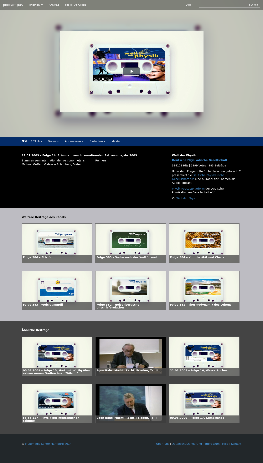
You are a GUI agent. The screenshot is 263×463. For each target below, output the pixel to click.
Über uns (162, 443)
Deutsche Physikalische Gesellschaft (199, 160)
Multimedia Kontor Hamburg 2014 (48, 443)
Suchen (253, 4)
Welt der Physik (186, 198)
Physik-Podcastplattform (188, 188)
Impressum (212, 443)
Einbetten (97, 141)
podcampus (13, 5)
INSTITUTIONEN (75, 4)
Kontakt (236, 443)
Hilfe (225, 443)
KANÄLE (54, 4)
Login (189, 4)
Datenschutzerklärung (187, 443)
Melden (116, 141)
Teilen (52, 141)
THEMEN (34, 4)
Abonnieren (73, 141)
